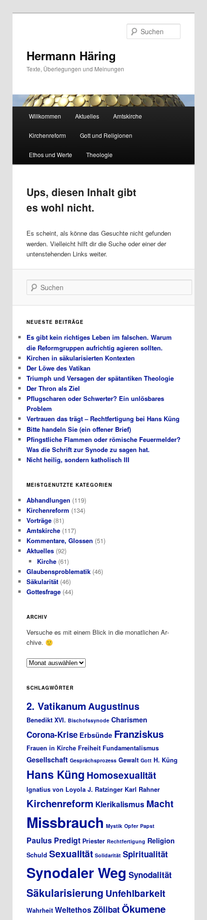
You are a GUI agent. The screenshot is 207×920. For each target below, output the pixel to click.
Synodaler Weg (76, 872)
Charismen (129, 719)
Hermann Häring (71, 55)
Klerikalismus (119, 804)
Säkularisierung (65, 892)
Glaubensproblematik (58, 571)
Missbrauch (65, 822)
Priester (93, 841)
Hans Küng (55, 774)
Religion (161, 840)
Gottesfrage (43, 591)
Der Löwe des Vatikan (58, 368)
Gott (146, 760)
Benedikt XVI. (46, 720)
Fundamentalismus (131, 748)
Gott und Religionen (106, 135)
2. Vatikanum (56, 706)
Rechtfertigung (126, 841)
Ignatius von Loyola (56, 789)
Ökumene (144, 909)
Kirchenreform (47, 135)
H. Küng (166, 760)
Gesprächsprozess (93, 760)
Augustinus (114, 706)
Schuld (36, 855)
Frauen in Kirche (51, 748)
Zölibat (106, 909)
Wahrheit (39, 910)
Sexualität (71, 853)
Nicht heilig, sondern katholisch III (77, 459)
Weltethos (73, 909)
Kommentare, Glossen (59, 540)
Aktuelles (87, 116)
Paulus (39, 840)
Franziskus (139, 734)
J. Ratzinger (105, 789)
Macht (159, 803)
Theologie (99, 154)
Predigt (67, 840)
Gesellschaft (47, 759)
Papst (147, 825)
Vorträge (39, 520)
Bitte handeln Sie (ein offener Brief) (78, 429)
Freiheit (89, 748)
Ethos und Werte (50, 154)
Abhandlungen (48, 500)
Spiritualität (145, 854)
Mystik (114, 825)
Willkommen (45, 116)
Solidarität (108, 855)
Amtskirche (127, 116)
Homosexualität (121, 775)
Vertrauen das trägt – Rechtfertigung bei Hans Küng (103, 418)
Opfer (131, 825)
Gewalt (128, 760)
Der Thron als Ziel (53, 388)
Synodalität (150, 874)
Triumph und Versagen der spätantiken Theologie (100, 378)
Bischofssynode (88, 720)
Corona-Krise (52, 734)
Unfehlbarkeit (135, 893)
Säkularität (42, 581)
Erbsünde (95, 735)
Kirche (46, 561)
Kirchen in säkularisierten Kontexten (80, 357)
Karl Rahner (142, 789)
